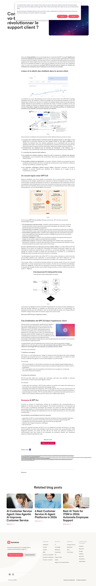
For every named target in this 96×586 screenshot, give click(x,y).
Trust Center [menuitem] (70, 552)
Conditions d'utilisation (81, 580)
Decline (73, 16)
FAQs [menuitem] (44, 552)
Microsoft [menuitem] (81, 556)
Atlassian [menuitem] (81, 546)
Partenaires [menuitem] (69, 547)
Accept (62, 16)
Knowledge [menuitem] (57, 547)
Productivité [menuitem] (58, 552)
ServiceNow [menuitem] (82, 558)
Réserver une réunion (48, 443)
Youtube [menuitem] (45, 549)
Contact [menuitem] (45, 547)
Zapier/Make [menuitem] (82, 561)
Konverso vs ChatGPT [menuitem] (48, 554)
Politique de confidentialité (69, 580)
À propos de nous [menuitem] (71, 544)
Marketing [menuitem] (57, 549)
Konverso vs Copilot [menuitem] (47, 559)
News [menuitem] (68, 549)
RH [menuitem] (55, 554)
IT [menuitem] (55, 544)
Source (48, 134)
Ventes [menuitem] (56, 559)
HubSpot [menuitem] (81, 553)
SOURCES (23, 455)
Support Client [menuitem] (58, 557)
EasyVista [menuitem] (81, 548)
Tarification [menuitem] (45, 544)
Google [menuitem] (81, 551)
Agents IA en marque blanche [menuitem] (62, 562)
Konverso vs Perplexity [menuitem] (48, 557)
